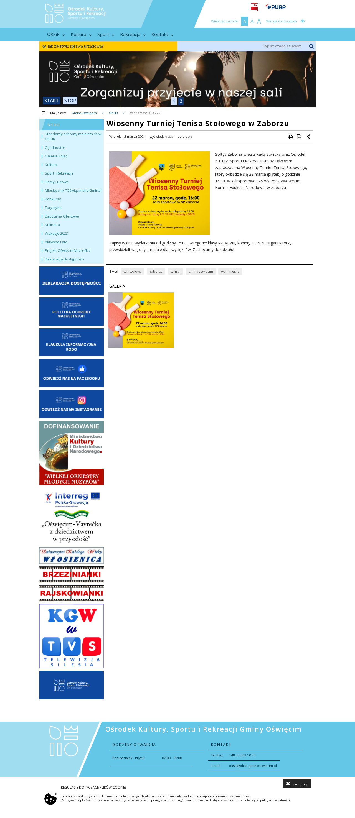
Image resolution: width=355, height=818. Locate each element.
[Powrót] (309, 136)
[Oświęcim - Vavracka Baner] (71, 516)
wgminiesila (230, 271)
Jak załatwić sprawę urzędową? (75, 46)
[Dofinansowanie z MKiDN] (71, 453)
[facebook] (71, 373)
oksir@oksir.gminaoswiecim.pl (253, 765)
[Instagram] (71, 404)
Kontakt (159, 34)
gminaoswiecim (201, 271)
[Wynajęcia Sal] (177, 79)
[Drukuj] (290, 136)
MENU (54, 124)
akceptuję (300, 784)
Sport (103, 34)
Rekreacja (130, 34)
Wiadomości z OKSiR (145, 113)
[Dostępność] (71, 280)
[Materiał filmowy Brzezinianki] (71, 574)
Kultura (78, 34)
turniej (176, 271)
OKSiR (53, 34)
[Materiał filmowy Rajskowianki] (71, 593)
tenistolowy (132, 271)
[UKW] (71, 555)
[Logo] (71, 685)
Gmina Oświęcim (84, 113)
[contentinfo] (177, 749)
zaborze (156, 271)
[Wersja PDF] (299, 136)
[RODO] (71, 342)
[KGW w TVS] (71, 636)
